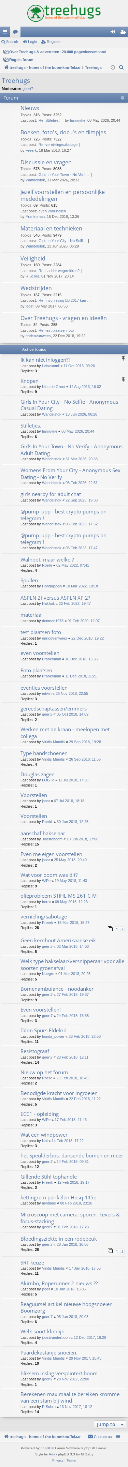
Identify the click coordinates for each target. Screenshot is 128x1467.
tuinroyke (77, 120)
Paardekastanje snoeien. (48, 1352)
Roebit (47, 822)
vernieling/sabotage (43, 916)
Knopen (29, 380)
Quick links (6, 33)
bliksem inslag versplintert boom (59, 1373)
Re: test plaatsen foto (56, 330)
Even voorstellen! (40, 1009)
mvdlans (49, 1203)
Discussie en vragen (46, 162)
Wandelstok (35, 180)
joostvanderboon (56, 1337)
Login (32, 42)
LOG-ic (48, 780)
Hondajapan (52, 586)
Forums (16, 33)
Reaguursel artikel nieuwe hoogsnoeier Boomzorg (66, 1307)
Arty (52, 1454)
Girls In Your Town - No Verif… (64, 175)
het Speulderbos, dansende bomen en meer (71, 1155)
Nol (44, 1141)
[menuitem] (121, 67)
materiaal (31, 614)
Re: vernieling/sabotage (58, 145)
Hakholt (48, 603)
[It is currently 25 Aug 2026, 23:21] (113, 68)
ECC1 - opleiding (39, 1113)
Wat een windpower (44, 1134)
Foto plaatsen (36, 670)
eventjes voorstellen (44, 687)
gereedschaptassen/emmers (53, 708)
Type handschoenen (44, 753)
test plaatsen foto (40, 632)
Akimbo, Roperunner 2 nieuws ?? (59, 1283)
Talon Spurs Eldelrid (43, 1030)
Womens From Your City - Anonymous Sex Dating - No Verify (70, 473)
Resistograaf (34, 1051)
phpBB (46, 1448)
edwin (47, 693)
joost (29, 306)
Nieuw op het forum (44, 1072)
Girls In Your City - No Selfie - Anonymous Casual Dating (69, 404)
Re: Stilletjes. (49, 120)
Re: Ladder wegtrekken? (59, 271)
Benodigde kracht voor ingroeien (59, 1093)
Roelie (47, 565)
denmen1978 (52, 621)
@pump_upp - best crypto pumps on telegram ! (63, 514)
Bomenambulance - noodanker (57, 988)
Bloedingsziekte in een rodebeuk (58, 1238)
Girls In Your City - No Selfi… (62, 241)
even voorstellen (52, 211)
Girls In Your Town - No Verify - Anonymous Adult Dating (71, 449)
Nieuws (29, 108)
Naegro (48, 974)
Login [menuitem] (114, 33)
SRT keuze (32, 1262)
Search (12, 42)
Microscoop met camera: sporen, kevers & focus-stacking (70, 1217)
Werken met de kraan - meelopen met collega (65, 732)
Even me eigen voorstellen (51, 854)
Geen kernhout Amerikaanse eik (58, 940)
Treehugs (16, 80)
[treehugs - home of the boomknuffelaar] (64, 13)
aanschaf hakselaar (42, 833)
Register (54, 42)
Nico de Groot (53, 387)
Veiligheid (32, 258)
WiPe (46, 881)
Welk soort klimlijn (42, 1331)
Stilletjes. (30, 425)
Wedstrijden (36, 288)
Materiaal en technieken (51, 228)
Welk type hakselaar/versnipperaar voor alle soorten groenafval (72, 964)
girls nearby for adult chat (50, 494)
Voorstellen (33, 795)
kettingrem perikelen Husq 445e (58, 1197)
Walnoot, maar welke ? (47, 559)
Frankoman (35, 216)
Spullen (29, 580)
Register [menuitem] (124, 33)
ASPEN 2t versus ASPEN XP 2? (55, 597)
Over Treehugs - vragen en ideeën (63, 318)
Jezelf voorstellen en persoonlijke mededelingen (62, 195)
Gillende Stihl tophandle (48, 1176)
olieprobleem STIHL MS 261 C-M (58, 895)
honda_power (53, 1036)
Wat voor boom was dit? (48, 874)
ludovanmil (50, 366)
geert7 (28, 89)
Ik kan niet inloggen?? (45, 359)
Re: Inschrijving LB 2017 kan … (65, 300)
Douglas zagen (37, 774)
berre (46, 902)
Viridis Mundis (53, 742)
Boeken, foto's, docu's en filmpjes (63, 132)
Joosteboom (52, 839)
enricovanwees (38, 336)
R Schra (32, 276)
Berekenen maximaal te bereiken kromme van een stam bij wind (69, 1397)
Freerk (31, 150)
